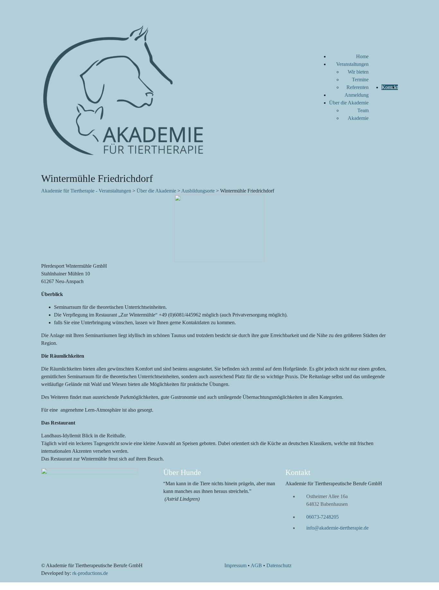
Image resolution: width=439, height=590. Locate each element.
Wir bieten (358, 72)
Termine (360, 79)
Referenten (357, 87)
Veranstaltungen (352, 64)
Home (362, 56)
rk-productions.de (90, 573)
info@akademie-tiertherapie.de (337, 528)
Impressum (235, 565)
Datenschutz (278, 565)
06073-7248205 (322, 517)
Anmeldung (357, 95)
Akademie (358, 118)
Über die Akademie (349, 102)
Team (363, 110)
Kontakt (389, 87)
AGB (256, 565)
